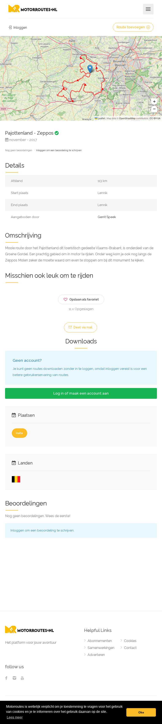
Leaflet (101, 118)
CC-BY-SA (155, 118)
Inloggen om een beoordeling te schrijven (59, 150)
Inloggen (19, 28)
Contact (130, 648)
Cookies (130, 641)
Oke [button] (141, 712)
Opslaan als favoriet (84, 299)
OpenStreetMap (127, 118)
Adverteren (96, 655)
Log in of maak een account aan (81, 393)
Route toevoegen (131, 27)
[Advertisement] (81, 579)
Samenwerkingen (101, 648)
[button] (90, 69)
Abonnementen (100, 641)
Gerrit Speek (107, 217)
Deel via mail (82, 327)
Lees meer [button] (15, 717)
